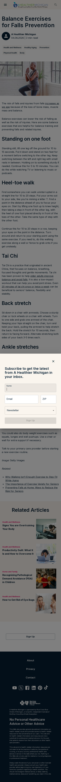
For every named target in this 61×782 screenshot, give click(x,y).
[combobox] (30, 410)
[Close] (53, 361)
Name (9, 386)
